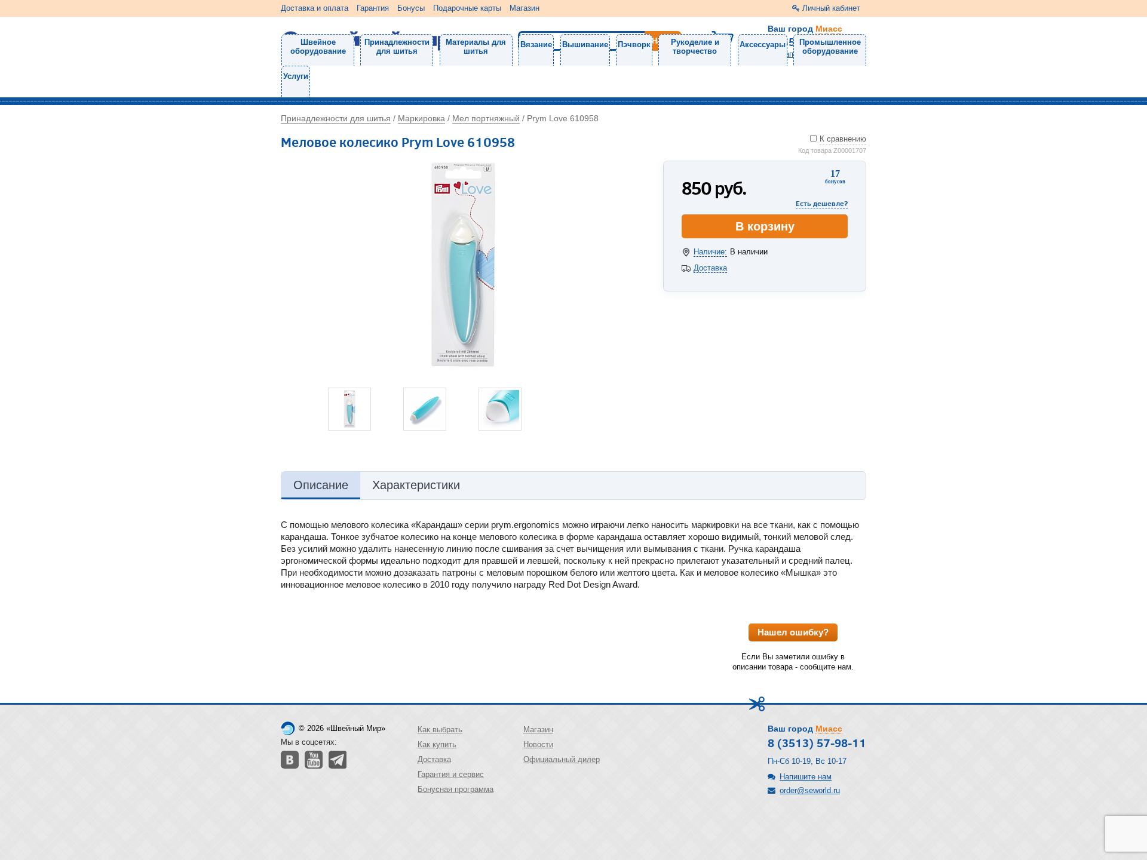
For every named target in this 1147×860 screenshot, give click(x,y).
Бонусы (411, 8)
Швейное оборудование (318, 47)
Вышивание (585, 44)
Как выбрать (440, 729)
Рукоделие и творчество (695, 47)
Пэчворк (634, 44)
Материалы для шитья (476, 47)
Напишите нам (806, 776)
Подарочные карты (467, 8)
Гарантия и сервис (451, 774)
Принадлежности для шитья (397, 47)
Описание (320, 485)
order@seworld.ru (810, 790)
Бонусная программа (455, 789)
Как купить (437, 744)
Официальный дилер (561, 759)
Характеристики (416, 485)
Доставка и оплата (314, 8)
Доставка (710, 267)
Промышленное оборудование (830, 47)
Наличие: (710, 251)
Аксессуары (763, 44)
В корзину (765, 226)
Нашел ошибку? (793, 632)
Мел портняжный (486, 118)
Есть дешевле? (822, 203)
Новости (538, 744)
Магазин (524, 8)
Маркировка (421, 118)
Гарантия (373, 8)
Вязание (536, 44)
